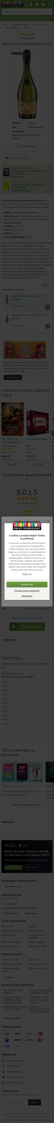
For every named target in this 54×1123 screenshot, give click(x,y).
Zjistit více (27, 574)
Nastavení (27, 596)
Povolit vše (27, 584)
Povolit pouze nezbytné (26, 590)
